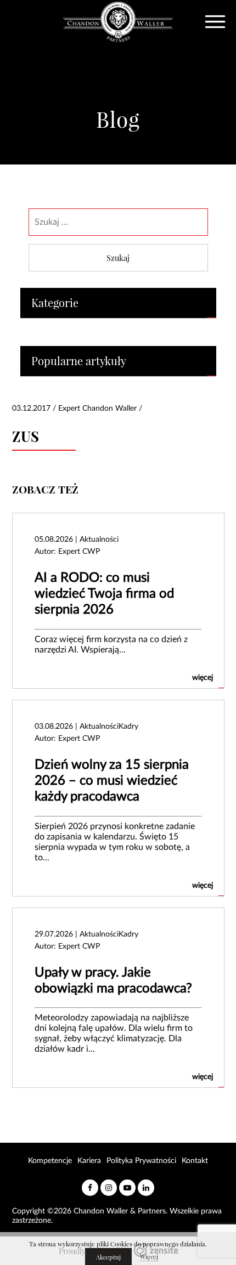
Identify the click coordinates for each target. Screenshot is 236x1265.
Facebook (90, 1183)
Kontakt (195, 1161)
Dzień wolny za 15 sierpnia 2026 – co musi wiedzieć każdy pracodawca (112, 780)
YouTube (127, 1183)
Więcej (149, 1257)
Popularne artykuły (78, 361)
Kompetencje (50, 1161)
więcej (202, 678)
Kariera (89, 1161)
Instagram (108, 1183)
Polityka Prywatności (141, 1161)
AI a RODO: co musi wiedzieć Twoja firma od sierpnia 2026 (104, 593)
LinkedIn (146, 1183)
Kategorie (54, 303)
